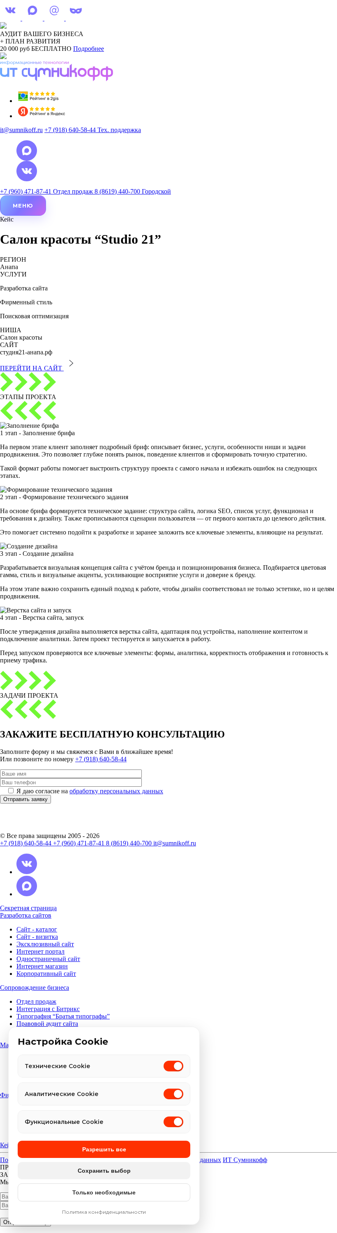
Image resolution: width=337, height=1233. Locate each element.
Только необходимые (104, 1192)
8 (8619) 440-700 (129, 843)
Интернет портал (40, 951)
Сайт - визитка (37, 936)
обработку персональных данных (116, 791)
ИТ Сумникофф (245, 1159)
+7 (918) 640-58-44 (101, 759)
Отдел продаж (36, 1001)
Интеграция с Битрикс (48, 1008)
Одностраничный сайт (48, 958)
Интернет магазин (42, 966)
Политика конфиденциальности (104, 1212)
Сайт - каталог (36, 929)
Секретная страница (28, 907)
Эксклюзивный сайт (45, 944)
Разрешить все (104, 1149)
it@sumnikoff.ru (21, 129)
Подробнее (88, 48)
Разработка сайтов (25, 915)
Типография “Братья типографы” (63, 1016)
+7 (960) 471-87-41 (79, 843)
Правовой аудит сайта (47, 1023)
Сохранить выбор (104, 1170)
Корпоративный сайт (46, 973)
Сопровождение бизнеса (34, 987)
